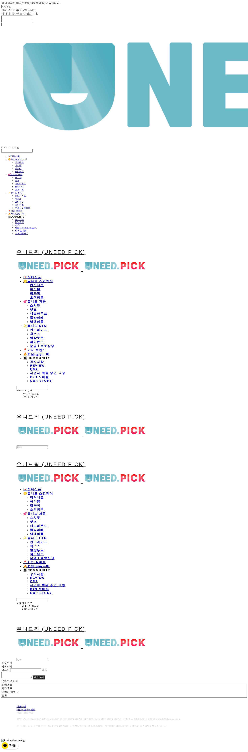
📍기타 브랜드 (15, 211)
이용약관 (21, 706)
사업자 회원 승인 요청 (26, 227)
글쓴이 (5, 670)
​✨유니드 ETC (15, 192)
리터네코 (19, 162)
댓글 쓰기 (39, 677)
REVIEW (19, 222)
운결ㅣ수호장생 (22, 208)
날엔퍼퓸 (19, 189)
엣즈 (17, 180)
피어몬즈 (19, 205)
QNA (17, 225)
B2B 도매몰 (20, 230)
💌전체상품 (14, 156)
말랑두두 (19, 202)
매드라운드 (20, 183)
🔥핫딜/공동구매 (16, 214)
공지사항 (19, 219)
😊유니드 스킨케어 (17, 159)
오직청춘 (19, 171)
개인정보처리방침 (26, 709)
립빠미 (18, 168)
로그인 (11, 10)
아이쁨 (18, 165)
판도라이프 (20, 195)
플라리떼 (19, 186)
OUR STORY (21, 233)
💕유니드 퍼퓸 (15, 174)
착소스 (18, 199)
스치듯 (18, 177)
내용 (44, 670)
